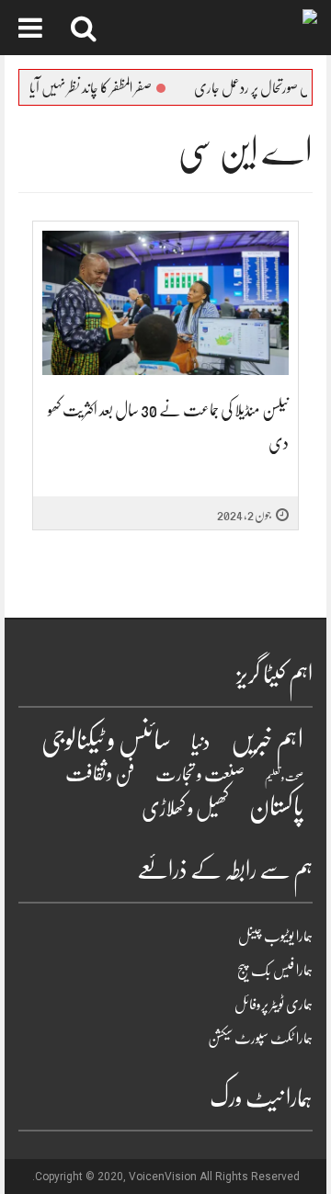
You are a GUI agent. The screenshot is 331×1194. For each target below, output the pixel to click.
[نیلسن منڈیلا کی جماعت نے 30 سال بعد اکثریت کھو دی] (165, 303)
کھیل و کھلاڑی (185, 808)
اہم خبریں (267, 741)
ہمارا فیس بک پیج (275, 970)
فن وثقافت (100, 773)
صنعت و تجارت (200, 774)
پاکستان (276, 807)
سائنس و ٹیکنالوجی (106, 740)
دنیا (201, 742)
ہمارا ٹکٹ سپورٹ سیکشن (260, 1038)
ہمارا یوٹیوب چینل (275, 936)
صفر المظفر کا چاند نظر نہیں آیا (103, 88)
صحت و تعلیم (284, 777)
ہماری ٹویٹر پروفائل (273, 1004)
